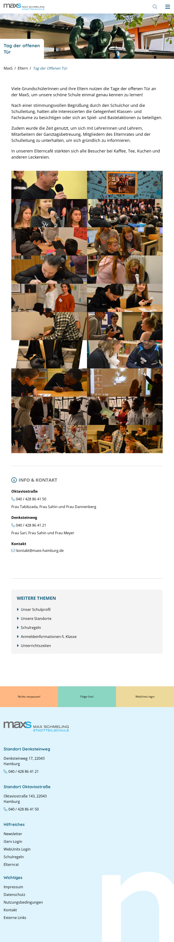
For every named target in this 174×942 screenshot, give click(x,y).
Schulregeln (31, 627)
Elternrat (11, 864)
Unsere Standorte (36, 618)
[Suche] (155, 6)
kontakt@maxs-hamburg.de (40, 550)
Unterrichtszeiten (36, 645)
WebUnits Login (17, 849)
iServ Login (13, 841)
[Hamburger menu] (167, 6)
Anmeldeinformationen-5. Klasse (49, 636)
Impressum (13, 886)
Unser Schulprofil (36, 609)
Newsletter (13, 833)
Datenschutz (14, 894)
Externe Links (15, 917)
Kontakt (10, 909)
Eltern (23, 68)
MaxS (8, 68)
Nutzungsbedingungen (23, 902)
